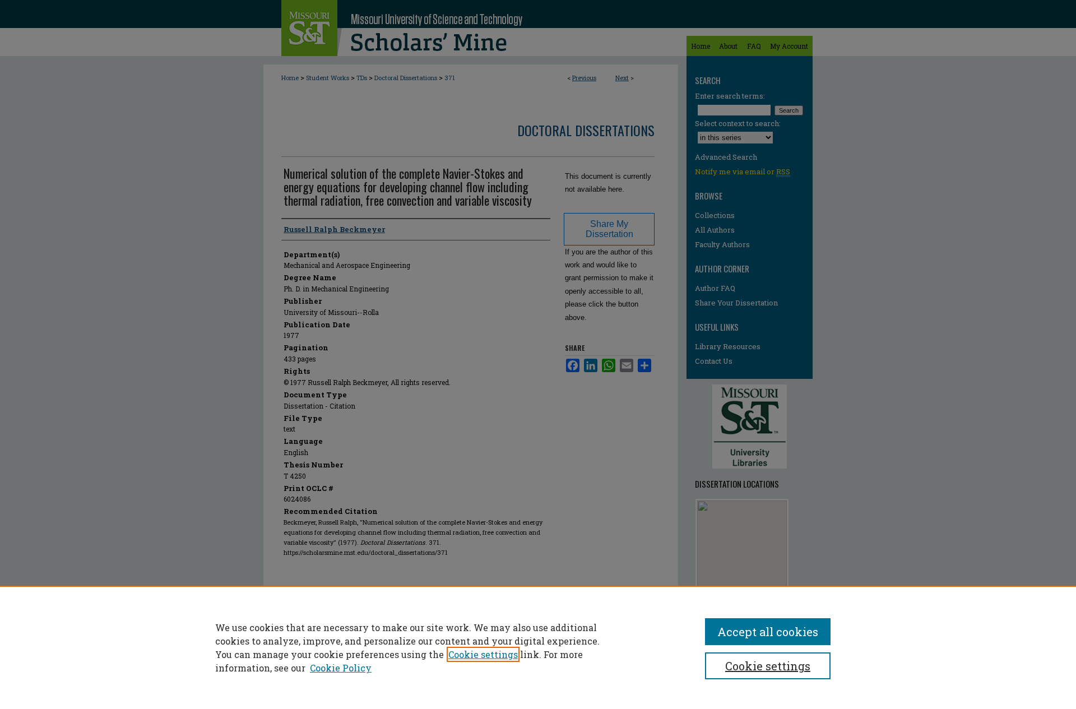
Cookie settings (483, 654)
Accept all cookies (767, 631)
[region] (538, 647)
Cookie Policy (341, 668)
